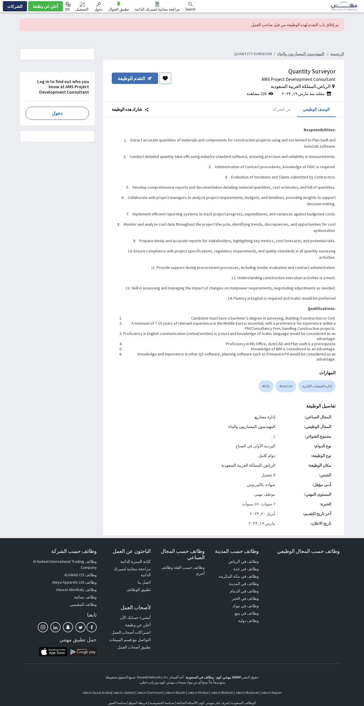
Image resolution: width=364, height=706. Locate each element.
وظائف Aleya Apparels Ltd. (74, 582)
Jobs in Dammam (150, 692)
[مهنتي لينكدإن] (55, 627)
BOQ (266, 386)
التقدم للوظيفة (131, 78)
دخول (98, 9)
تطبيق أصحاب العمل (134, 647)
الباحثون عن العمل (132, 551)
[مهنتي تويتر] (80, 627)
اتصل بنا (144, 582)
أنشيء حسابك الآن (135, 617)
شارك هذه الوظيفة (127, 109)
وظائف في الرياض (243, 561)
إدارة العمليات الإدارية (317, 386)
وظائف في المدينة (244, 583)
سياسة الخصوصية (162, 703)
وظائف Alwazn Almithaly (76, 589)
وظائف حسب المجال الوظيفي (308, 551)
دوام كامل (266, 455)
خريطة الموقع (138, 703)
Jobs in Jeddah (124, 692)
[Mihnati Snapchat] (68, 627)
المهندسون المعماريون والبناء (251, 426)
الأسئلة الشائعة (186, 703)
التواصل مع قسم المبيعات (130, 639)
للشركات (14, 6)
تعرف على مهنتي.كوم (213, 703)
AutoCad (286, 386)
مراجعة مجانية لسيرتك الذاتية (157, 9)
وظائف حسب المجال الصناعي (183, 554)
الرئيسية (337, 53)
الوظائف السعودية (243, 703)
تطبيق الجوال (118, 9)
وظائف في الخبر (245, 598)
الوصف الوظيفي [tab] (316, 109)
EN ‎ (68, 9)
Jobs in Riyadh (175, 692)
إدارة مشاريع (265, 416)
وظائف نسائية (85, 597)
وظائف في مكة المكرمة (239, 576)
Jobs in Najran (271, 692)
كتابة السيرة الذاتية (135, 561)
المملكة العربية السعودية (241, 465)
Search (190, 9)
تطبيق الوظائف (138, 589)
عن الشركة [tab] (281, 109)
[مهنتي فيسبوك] (91, 627)
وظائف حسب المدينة (237, 551)
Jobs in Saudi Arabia (96, 692)
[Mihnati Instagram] (43, 627)
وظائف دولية (248, 620)
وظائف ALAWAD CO (80, 574)
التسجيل (81, 9)
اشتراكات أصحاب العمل (131, 632)
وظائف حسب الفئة (189, 567)
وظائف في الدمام (244, 591)
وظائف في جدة (246, 568)
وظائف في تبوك (245, 605)
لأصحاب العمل (136, 607)
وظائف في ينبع (247, 613)
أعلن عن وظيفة (45, 6)
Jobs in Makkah (222, 692)
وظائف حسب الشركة (74, 551)
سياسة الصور (117, 703)
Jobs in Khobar (198, 692)
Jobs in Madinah (247, 692)
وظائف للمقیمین (83, 604)
